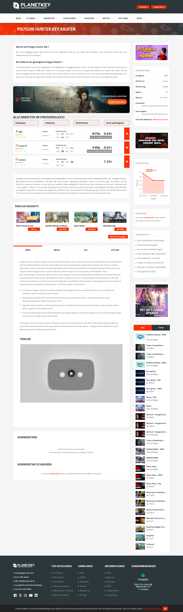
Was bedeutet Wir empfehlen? (152, 254)
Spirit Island (79, 226)
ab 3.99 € (120, 229)
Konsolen (89, 18)
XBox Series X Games (63, 590)
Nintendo (84, 582)
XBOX (82, 577)
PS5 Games (58, 582)
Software (123, 18)
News (18, 18)
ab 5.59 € (62, 229)
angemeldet (149, 217)
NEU (143, 327)
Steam (165, 86)
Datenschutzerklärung (152, 608)
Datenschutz (113, 590)
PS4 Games (58, 577)
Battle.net (85, 590)
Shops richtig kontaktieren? (151, 262)
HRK (20, 131)
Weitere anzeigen (118, 236)
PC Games (31, 18)
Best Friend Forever (25, 226)
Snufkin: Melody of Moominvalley (57, 226)
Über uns (111, 577)
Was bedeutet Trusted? (149, 258)
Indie (166, 75)
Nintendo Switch (61, 595)
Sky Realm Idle (109, 226)
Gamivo (22, 159)
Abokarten (49, 18)
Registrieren (159, 7)
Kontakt (111, 582)
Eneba (21, 145)
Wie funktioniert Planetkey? (151, 240)
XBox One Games (61, 586)
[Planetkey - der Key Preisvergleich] (32, 9)
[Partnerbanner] (152, 140)
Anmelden (143, 7)
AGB (109, 586)
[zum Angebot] (127, 134)
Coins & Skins (69, 18)
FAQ (109, 573)
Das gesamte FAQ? (147, 271)
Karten (106, 18)
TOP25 (161, 327)
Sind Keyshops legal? (147, 245)
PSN (82, 573)
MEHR (139, 18)
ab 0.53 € (91, 229)
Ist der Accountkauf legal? (150, 249)
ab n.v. (34, 229)
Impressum (112, 595)
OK (165, 608)
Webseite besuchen (160, 119)
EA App (83, 595)
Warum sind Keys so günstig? (152, 267)
